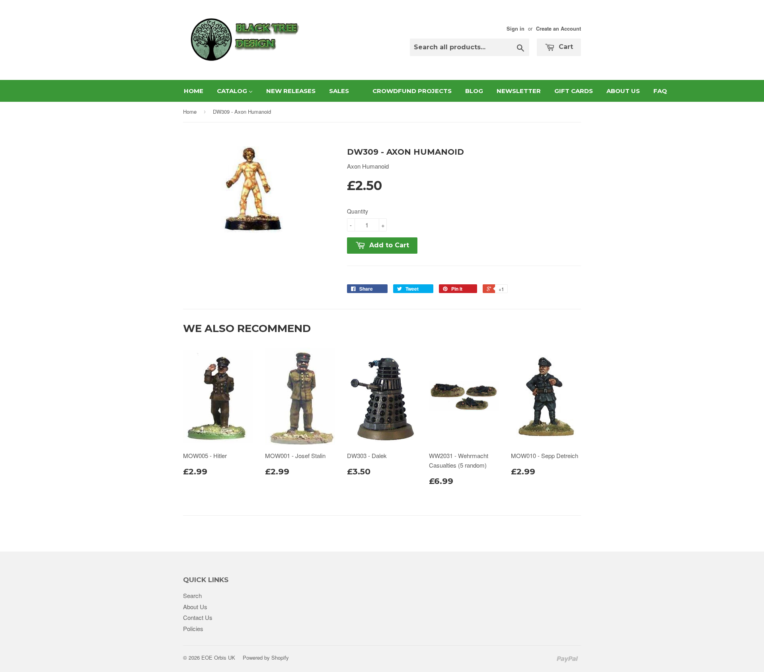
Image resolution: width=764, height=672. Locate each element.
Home (190, 111)
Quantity (357, 211)
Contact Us (197, 617)
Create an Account (558, 28)
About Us (195, 606)
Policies (193, 628)
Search (192, 595)
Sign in (515, 28)
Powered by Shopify (266, 657)
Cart (565, 46)
